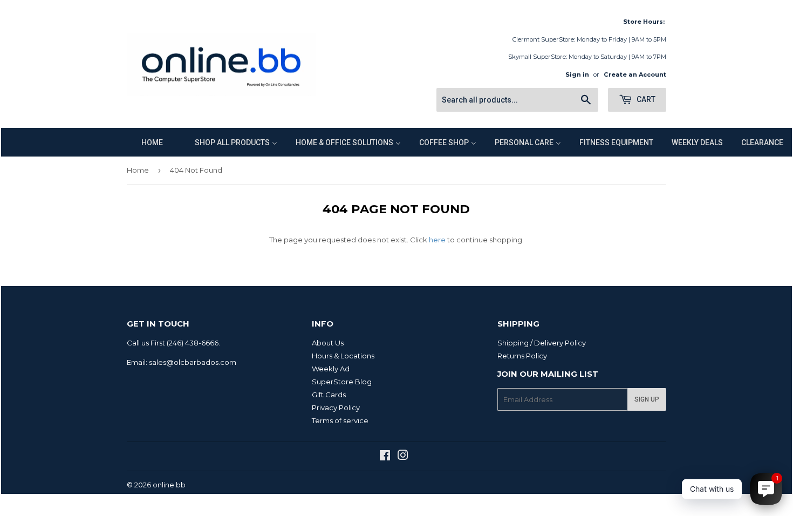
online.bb (169, 484)
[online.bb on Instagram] (403, 456)
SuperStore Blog (342, 381)
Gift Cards (329, 394)
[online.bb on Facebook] (385, 456)
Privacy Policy (336, 407)
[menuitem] (145, 142)
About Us (328, 342)
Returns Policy (522, 355)
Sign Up (646, 399)
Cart (645, 99)
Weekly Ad (331, 368)
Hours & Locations (343, 355)
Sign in (577, 74)
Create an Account (635, 74)
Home (138, 170)
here (437, 239)
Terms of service (340, 420)
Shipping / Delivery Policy (541, 342)
